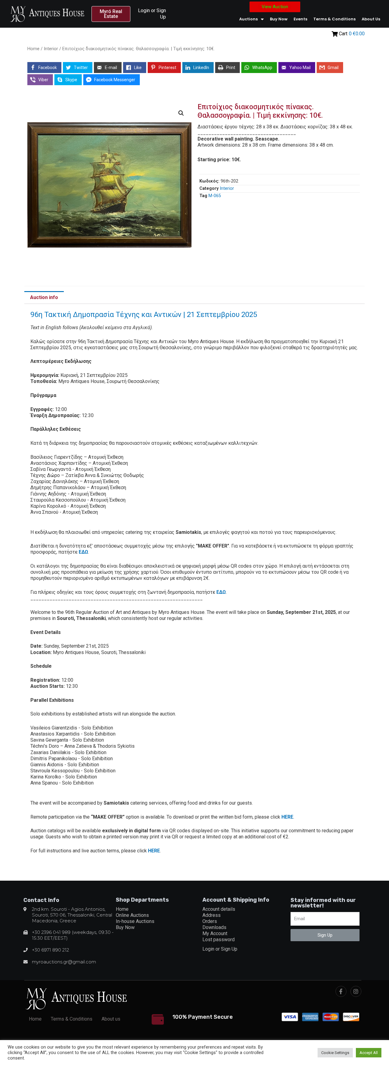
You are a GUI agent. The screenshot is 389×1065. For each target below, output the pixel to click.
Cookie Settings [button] (335, 1052)
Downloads (214, 927)
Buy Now (278, 19)
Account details (218, 909)
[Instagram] (355, 991)
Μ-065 (214, 195)
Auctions (248, 19)
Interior (51, 48)
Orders (209, 921)
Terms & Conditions (334, 19)
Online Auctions (132, 915)
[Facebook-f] (341, 991)
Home (33, 48)
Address (211, 915)
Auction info (44, 297)
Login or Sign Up (219, 949)
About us (371, 19)
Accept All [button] (369, 1052)
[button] (111, 14)
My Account (214, 933)
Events (300, 19)
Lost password (218, 939)
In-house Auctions (135, 921)
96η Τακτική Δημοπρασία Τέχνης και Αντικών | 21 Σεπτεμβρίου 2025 (143, 314)
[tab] (44, 297)
